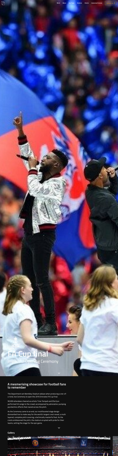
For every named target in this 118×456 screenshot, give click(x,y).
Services (79, 3)
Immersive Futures (96, 3)
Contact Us (110, 3)
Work (58, 3)
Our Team (71, 3)
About (64, 3)
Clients (87, 3)
